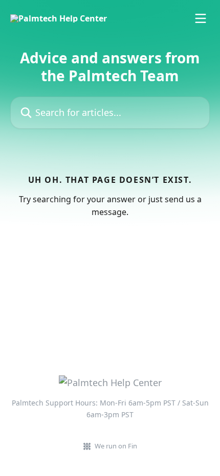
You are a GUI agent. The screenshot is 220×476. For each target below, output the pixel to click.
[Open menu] (200, 18)
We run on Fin (116, 445)
